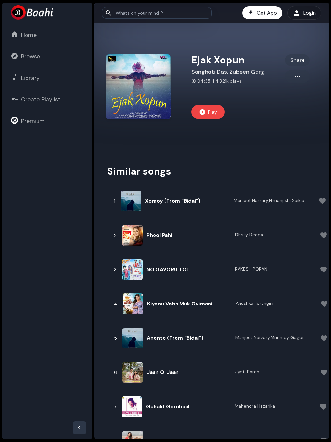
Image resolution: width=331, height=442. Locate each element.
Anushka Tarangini (254, 303)
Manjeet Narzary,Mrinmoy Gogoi (269, 337)
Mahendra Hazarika (255, 406)
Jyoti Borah (247, 372)
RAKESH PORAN (251, 269)
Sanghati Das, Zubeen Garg (227, 72)
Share (297, 60)
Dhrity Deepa (249, 235)
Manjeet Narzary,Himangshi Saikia (269, 200)
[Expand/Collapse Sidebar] (79, 427)
